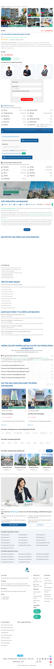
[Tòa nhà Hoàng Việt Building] (14, 399)
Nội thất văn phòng (5, 637)
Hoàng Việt (6, 421)
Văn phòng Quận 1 (5, 535)
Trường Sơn (6, 37)
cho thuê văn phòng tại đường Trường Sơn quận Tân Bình (40, 214)
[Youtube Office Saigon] (43, 659)
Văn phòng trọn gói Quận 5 (25, 556)
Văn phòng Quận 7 (40, 537)
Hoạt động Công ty (48, 598)
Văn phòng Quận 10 (41, 540)
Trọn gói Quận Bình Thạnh (42, 559)
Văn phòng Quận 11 (6, 542)
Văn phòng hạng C (48, 113)
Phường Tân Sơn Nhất (13, 421)
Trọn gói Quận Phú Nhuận (7, 562)
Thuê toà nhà (30, 659)
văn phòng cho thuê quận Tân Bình (20, 358)
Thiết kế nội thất (16, 661)
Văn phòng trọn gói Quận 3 (42, 554)
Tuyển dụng (47, 601)
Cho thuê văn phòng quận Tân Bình (8, 208)
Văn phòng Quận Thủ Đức (7, 548)
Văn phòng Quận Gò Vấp (42, 545)
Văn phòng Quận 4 (5, 537)
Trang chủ (5, 659)
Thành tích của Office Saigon (47, 595)
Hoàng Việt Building (7, 414)
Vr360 (22, 661)
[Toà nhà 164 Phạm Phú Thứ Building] (40, 399)
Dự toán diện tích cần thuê (30, 140)
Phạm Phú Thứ (34, 421)
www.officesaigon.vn (32, 665)
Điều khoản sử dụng (36, 601)
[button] (48, 384)
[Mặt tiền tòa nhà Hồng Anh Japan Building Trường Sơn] (33, 22)
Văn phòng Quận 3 (40, 535)
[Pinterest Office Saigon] (48, 659)
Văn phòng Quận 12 (23, 542)
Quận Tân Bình (23, 37)
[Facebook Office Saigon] (37, 659)
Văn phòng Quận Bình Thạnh (43, 542)
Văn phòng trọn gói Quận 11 (25, 559)
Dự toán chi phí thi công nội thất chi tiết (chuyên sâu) (18, 157)
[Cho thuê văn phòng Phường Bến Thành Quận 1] (7, 462)
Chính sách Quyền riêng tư (37, 597)
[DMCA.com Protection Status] (20, 656)
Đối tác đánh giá (48, 587)
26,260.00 (12, 150)
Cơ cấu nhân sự (47, 580)
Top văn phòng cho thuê (6, 635)
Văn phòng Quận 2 (23, 535)
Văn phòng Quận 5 (23, 537)
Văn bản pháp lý (4, 632)
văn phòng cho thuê (37, 360)
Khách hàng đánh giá (48, 584)
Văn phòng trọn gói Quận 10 (8, 559)
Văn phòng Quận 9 (23, 540)
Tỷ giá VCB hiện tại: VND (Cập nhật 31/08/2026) (14, 150)
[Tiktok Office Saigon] (37, 662)
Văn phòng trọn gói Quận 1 (7, 554)
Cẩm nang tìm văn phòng (7, 625)
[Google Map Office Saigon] (40, 662)
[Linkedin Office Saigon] (45, 659)
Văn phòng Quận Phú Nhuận (8, 545)
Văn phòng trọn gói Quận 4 (7, 556)
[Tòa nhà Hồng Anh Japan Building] (14, 17)
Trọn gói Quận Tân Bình (24, 562)
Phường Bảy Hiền (41, 421)
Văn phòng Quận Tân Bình (25, 545)
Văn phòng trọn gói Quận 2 (25, 554)
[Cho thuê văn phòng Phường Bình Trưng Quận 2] (33, 462)
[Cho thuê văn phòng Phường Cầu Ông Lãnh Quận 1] (20, 462)
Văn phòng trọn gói (22, 659)
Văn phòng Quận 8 (5, 540)
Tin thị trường (4, 645)
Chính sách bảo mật (37, 592)
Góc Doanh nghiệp (5, 643)
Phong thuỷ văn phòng (6, 640)
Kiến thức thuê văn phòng (7, 627)
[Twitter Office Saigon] (40, 659)
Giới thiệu (46, 578)
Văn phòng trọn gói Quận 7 (42, 556)
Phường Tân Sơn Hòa (14, 37)
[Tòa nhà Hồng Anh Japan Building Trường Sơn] (33, 12)
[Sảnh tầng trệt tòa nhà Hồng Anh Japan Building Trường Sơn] (47, 22)
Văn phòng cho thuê (5, 219)
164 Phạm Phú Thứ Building (36, 414)
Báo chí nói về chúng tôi (47, 591)
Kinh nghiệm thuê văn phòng (7, 630)
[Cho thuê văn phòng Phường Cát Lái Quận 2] (47, 462)
